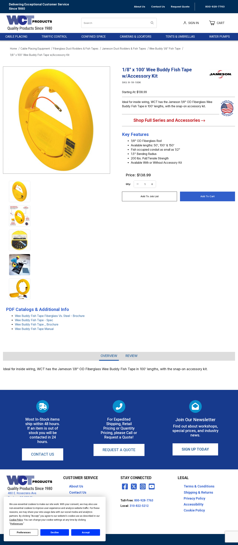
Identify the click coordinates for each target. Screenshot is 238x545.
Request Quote (180, 6)
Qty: (128, 183)
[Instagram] (142, 486)
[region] (56, 240)
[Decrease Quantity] (137, 184)
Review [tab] (132, 356)
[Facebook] (124, 486)
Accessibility (193, 504)
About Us (139, 6)
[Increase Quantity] (152, 184)
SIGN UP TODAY (195, 449)
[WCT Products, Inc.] (29, 23)
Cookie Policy (194, 510)
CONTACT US (42, 454)
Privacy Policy (194, 498)
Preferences (24, 532)
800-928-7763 (215, 6)
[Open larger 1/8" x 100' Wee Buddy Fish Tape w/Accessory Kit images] (56, 120)
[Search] (152, 23)
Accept (86, 532)
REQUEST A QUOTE (119, 450)
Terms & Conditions (199, 486)
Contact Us (158, 6)
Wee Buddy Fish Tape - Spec (34, 320)
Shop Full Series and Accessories (167, 120)
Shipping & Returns (198, 492)
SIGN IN (193, 23)
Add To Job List (150, 196)
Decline (55, 532)
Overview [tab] (109, 356)
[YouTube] (151, 486)
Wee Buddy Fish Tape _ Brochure (36, 324)
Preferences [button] (16, 523)
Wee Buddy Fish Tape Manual (34, 329)
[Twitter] (133, 486)
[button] (19, 191)
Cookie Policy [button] (16, 520)
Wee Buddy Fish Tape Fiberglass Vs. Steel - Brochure (50, 316)
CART (223, 23)
